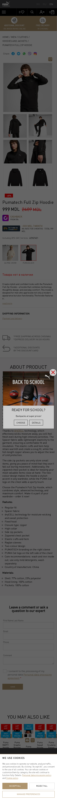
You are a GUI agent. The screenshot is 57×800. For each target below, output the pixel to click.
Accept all (15, 786)
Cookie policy (12, 778)
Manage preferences (28, 794)
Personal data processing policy (36, 775)
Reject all (42, 786)
